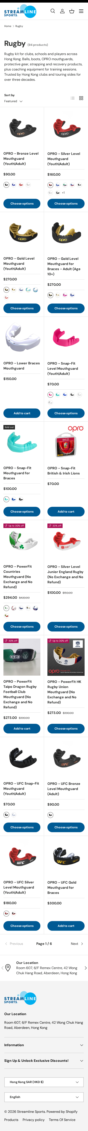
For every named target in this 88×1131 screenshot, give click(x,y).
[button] (71, 11)
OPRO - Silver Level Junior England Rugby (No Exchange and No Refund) (65, 574)
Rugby (19, 26)
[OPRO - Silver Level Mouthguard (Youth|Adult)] (66, 129)
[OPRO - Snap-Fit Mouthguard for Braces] (21, 443)
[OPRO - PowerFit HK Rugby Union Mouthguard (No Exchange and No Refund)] (66, 657)
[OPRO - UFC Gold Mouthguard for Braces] (66, 858)
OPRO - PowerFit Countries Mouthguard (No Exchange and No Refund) (17, 576)
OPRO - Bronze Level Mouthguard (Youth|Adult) (20, 158)
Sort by (9, 95)
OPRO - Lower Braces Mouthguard (21, 366)
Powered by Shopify (62, 1111)
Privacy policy (34, 1120)
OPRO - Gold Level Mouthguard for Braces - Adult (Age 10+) (64, 266)
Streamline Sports (31, 1111)
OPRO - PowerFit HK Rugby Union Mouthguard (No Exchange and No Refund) (64, 692)
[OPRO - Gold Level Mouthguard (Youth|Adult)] (21, 234)
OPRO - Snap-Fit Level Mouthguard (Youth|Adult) (62, 368)
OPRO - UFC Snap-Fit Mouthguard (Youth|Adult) (21, 788)
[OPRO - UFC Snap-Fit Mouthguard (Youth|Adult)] (21, 759)
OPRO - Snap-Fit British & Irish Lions (63, 471)
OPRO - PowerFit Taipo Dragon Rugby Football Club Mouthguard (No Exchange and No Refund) (20, 694)
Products (11, 1120)
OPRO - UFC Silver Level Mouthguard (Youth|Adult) (18, 887)
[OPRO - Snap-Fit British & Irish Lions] (66, 443)
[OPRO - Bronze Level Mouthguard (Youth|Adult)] (21, 129)
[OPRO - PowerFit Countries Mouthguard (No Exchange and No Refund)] (21, 542)
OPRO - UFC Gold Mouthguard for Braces (61, 887)
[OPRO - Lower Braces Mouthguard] (21, 338)
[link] (17, 943)
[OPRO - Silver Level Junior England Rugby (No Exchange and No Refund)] (66, 542)
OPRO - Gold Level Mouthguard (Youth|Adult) (18, 263)
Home (7, 26)
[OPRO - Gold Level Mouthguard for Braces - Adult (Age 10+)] (66, 234)
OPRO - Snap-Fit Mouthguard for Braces (17, 473)
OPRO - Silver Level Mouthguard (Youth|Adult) (63, 158)
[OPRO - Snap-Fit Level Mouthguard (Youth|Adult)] (66, 339)
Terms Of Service (62, 1120)
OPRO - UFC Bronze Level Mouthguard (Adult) (63, 788)
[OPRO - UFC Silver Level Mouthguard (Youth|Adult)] (21, 857)
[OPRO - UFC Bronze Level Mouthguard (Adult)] (66, 759)
